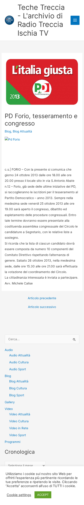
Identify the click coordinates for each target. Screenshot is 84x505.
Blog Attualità (22, 131)
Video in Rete (18, 428)
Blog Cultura (18, 388)
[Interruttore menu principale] (75, 20)
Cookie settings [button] (19, 495)
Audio (9, 350)
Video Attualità (19, 414)
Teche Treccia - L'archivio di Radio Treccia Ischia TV (41, 20)
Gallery (10, 402)
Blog (8, 131)
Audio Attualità (19, 355)
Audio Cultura (19, 362)
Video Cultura (19, 421)
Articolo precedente (42, 298)
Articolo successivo (42, 307)
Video (9, 409)
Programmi (12, 442)
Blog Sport (16, 395)
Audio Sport (17, 369)
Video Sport (17, 435)
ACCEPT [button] (43, 494)
